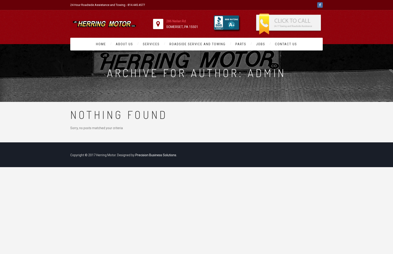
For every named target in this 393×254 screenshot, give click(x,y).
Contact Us (286, 44)
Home (101, 44)
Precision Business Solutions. (156, 155)
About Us (124, 44)
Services (151, 44)
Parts (240, 44)
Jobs (260, 44)
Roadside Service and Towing (197, 44)
